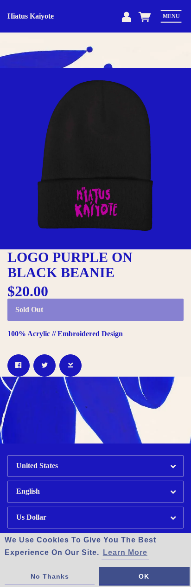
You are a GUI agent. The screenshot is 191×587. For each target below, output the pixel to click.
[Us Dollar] (95, 517)
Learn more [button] (125, 552)
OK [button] (144, 576)
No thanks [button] (50, 576)
